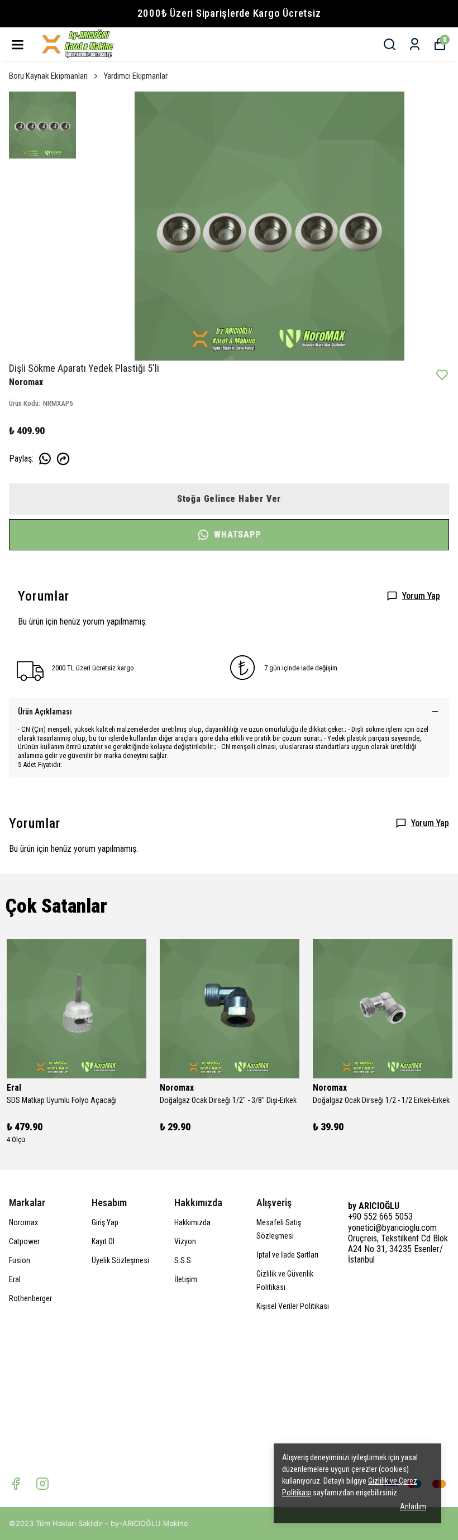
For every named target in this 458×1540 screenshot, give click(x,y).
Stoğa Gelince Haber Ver (229, 498)
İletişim (185, 1279)
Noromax (23, 1222)
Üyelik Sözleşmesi (120, 1260)
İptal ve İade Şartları (287, 1254)
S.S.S (182, 1260)
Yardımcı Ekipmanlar (136, 76)
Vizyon (185, 1241)
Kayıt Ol (103, 1241)
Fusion (19, 1260)
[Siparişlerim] (415, 44)
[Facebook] (15, 1483)
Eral (15, 1279)
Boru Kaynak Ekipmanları (48, 76)
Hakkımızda (192, 1222)
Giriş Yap (105, 1222)
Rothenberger (30, 1298)
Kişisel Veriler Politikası (292, 1306)
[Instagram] (42, 1483)
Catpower (24, 1241)
